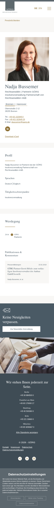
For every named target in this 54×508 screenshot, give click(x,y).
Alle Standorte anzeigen (27, 432)
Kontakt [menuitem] (6, 447)
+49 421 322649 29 (17, 119)
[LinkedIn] (27, 462)
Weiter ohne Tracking (35, 498)
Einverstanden (16, 498)
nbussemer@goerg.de (20, 122)
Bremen (10, 104)
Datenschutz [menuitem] (27, 447)
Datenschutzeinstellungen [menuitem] (13, 450)
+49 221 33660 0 (27, 419)
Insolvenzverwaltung (13, 197)
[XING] (20, 462)
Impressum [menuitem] (15, 447)
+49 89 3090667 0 (26, 427)
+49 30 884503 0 (27, 395)
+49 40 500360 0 (27, 411)
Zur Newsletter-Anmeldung (21, 329)
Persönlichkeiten (12, 20)
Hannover (21, 104)
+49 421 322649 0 (16, 117)
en (40, 8)
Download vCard (12, 136)
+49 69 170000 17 (26, 403)
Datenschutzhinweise (26, 503)
